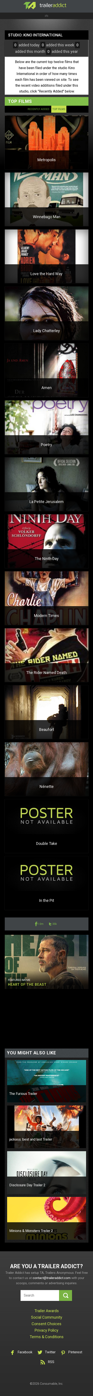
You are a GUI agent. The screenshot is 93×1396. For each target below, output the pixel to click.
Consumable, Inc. (51, 1383)
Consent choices (46, 1323)
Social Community (46, 1317)
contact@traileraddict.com (52, 1278)
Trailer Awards (46, 1310)
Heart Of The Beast (27, 984)
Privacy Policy (46, 1330)
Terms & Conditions (47, 1336)
